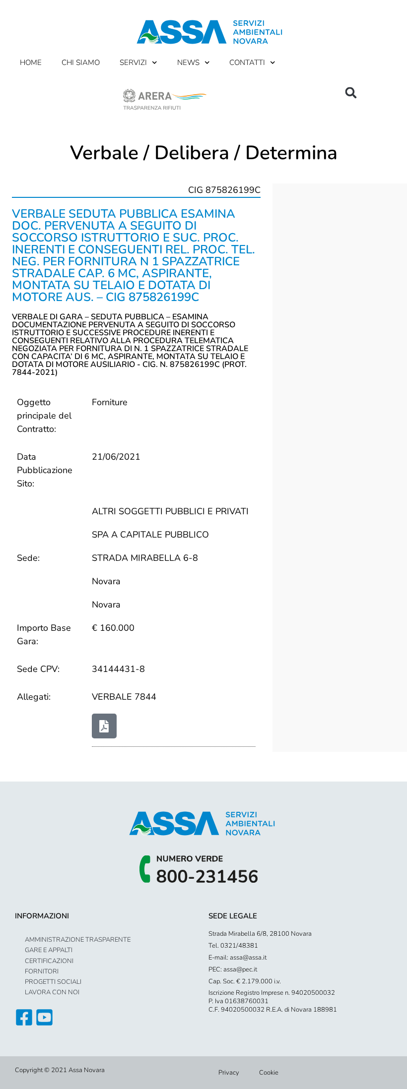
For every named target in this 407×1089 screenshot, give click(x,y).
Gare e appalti (48, 950)
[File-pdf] (104, 726)
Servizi (133, 62)
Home (31, 62)
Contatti (247, 62)
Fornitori (42, 971)
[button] (350, 92)
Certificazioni (49, 961)
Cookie (268, 1072)
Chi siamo (81, 62)
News (188, 62)
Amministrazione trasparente (78, 939)
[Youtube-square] (44, 1017)
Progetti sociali (53, 981)
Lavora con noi (52, 992)
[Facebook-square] (24, 1017)
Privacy (228, 1072)
